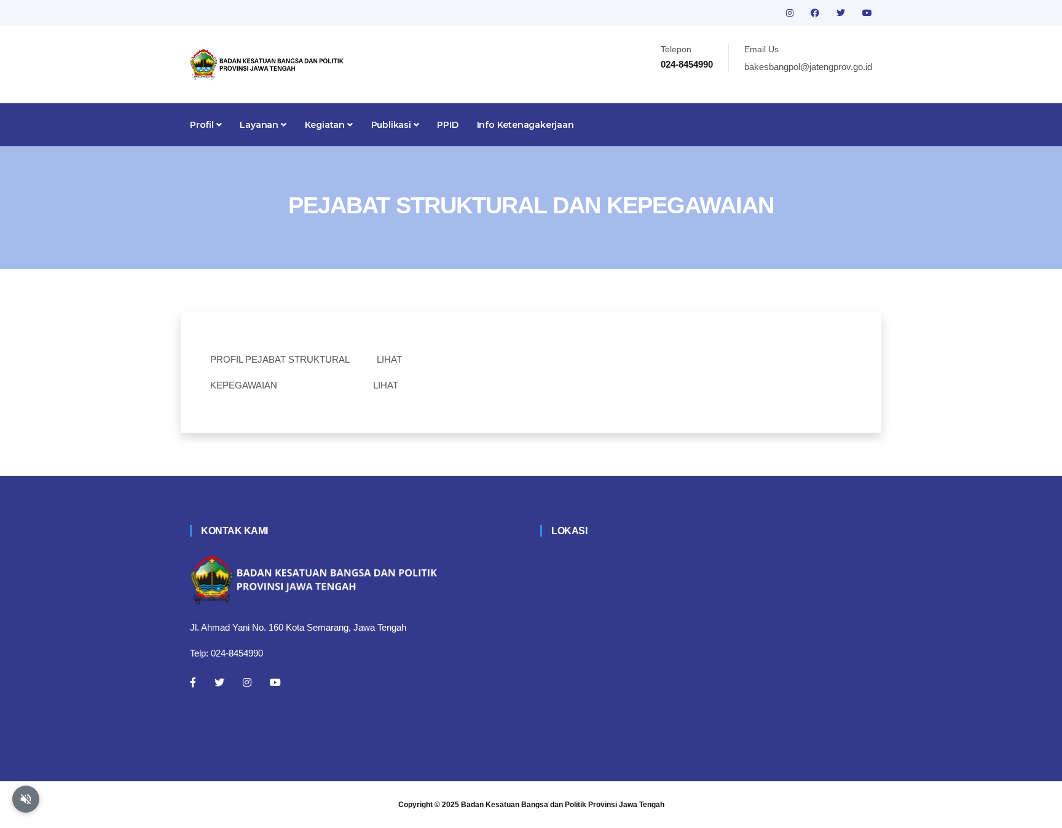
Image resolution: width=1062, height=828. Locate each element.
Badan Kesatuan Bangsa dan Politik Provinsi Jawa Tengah (562, 804)
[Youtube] (275, 682)
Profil (203, 124)
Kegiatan (326, 124)
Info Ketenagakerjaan (525, 124)
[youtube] (867, 12)
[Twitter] (219, 682)
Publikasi (392, 124)
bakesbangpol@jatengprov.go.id (808, 66)
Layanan (260, 124)
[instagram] (791, 12)
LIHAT (389, 359)
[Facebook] (193, 682)
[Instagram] (247, 682)
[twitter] (842, 12)
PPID (447, 124)
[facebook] (816, 12)
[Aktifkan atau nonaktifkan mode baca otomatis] (25, 799)
